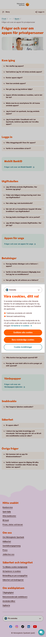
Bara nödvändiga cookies (23, 340)
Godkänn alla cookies (23, 332)
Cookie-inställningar (23, 347)
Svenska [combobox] (12, 290)
